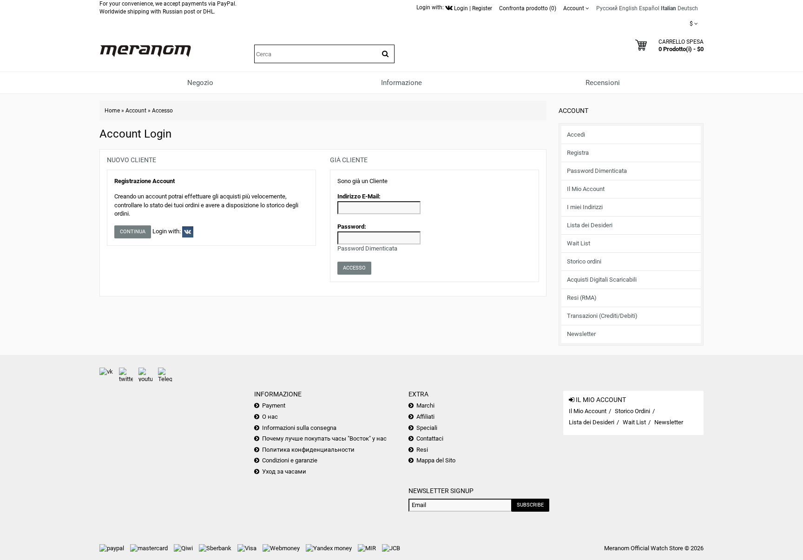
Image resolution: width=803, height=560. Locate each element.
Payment (273, 405)
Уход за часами (284, 471)
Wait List (578, 243)
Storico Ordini (632, 411)
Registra (578, 152)
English (628, 8)
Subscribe (530, 505)
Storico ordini (584, 261)
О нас (270, 416)
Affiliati (425, 416)
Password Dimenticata (597, 170)
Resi (422, 449)
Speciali (426, 427)
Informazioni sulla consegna (299, 427)
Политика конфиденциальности (308, 449)
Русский (607, 8)
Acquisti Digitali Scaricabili (602, 279)
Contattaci (429, 438)
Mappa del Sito (435, 460)
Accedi (576, 134)
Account (135, 110)
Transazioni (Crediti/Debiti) (602, 315)
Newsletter (581, 333)
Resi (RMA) (582, 297)
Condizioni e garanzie (289, 460)
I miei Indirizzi (585, 207)
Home (112, 110)
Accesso (162, 110)
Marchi (425, 405)
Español (649, 8)
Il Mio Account (586, 188)
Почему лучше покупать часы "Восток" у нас (324, 438)
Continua (132, 232)
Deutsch (688, 8)
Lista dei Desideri (589, 225)
